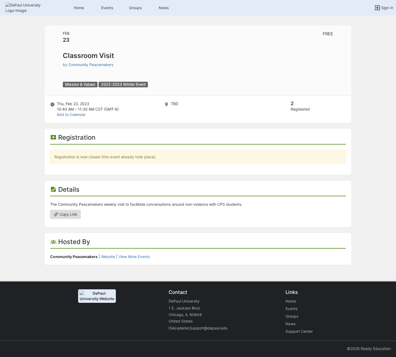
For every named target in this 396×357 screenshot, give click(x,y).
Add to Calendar (71, 114)
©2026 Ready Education (369, 348)
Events (107, 7)
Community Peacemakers (90, 64)
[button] (27, 7)
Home (291, 301)
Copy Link (67, 214)
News (164, 7)
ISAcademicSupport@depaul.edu (198, 328)
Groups (135, 7)
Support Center (299, 331)
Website (108, 256)
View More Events (134, 256)
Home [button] (79, 7)
